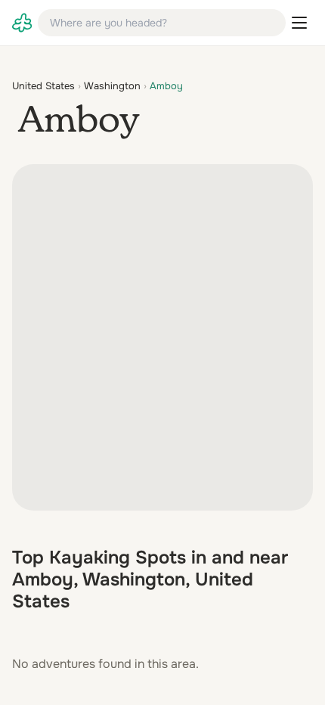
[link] (22, 23)
